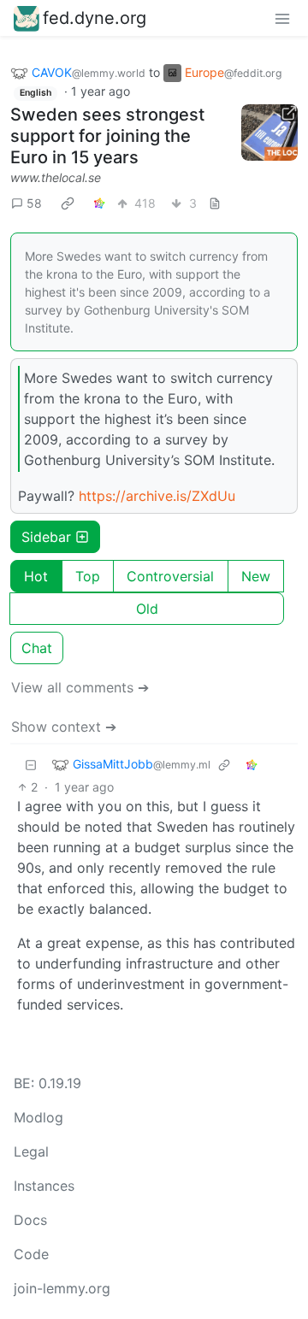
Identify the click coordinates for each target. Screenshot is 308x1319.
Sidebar (46, 536)
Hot (36, 576)
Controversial (170, 576)
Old (147, 608)
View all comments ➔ (80, 687)
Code (31, 1254)
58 (34, 203)
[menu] (282, 18)
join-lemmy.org (62, 1288)
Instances (44, 1185)
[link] (68, 202)
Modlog (38, 1117)
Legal (31, 1151)
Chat (36, 648)
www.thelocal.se (55, 177)
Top (87, 576)
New (255, 576)
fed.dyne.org (94, 18)
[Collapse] (30, 764)
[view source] (214, 203)
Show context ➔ (63, 726)
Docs (30, 1219)
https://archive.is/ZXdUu (157, 495)
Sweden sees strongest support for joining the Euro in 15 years (107, 136)
